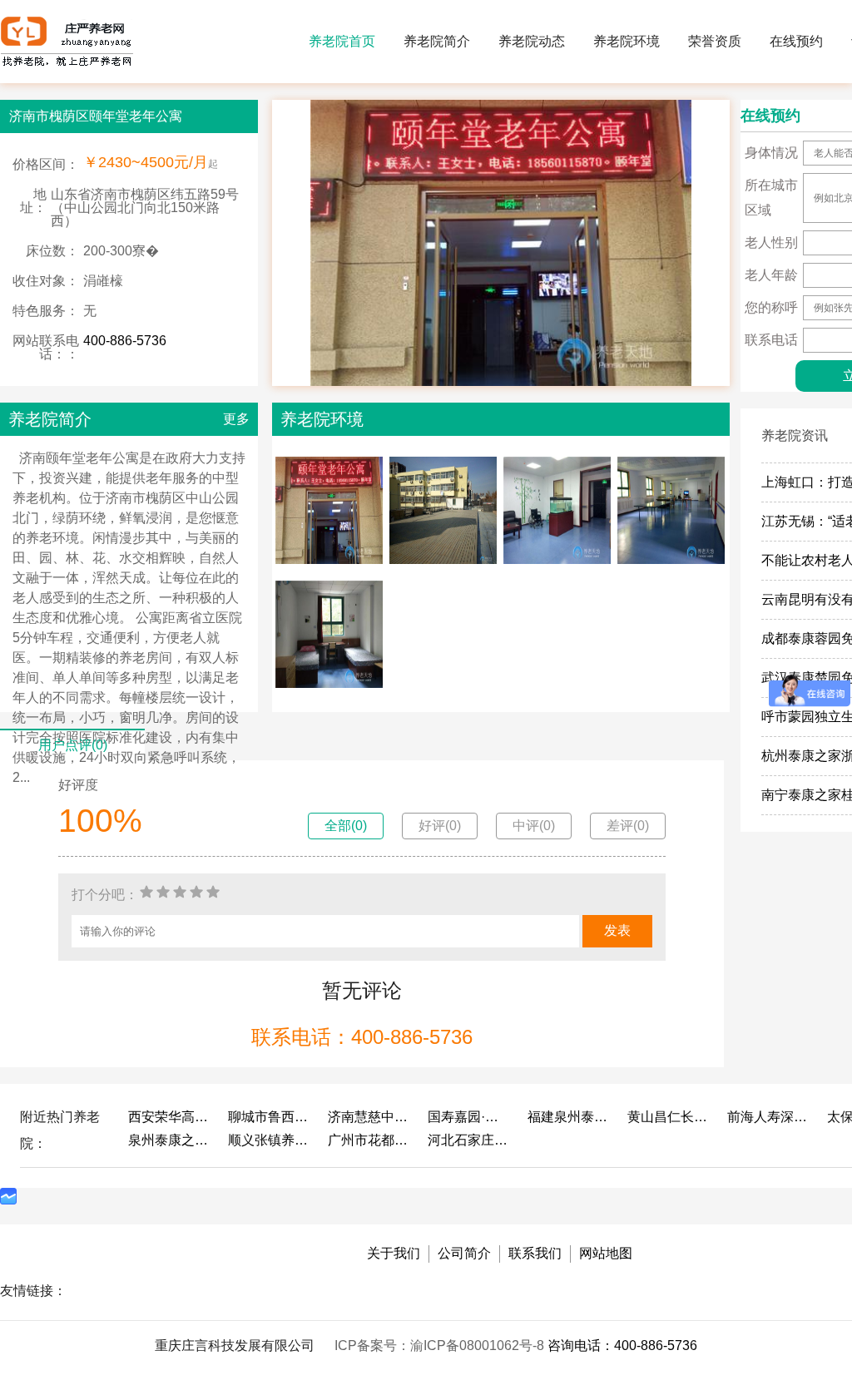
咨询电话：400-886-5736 (622, 1345)
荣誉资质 (714, 41)
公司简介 (464, 1253)
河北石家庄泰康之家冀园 (469, 1140)
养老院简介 (437, 41)
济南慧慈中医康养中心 (369, 1117)
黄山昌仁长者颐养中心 (669, 1117)
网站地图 (605, 1253)
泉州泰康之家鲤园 (169, 1140)
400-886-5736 (124, 341)
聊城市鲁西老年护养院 (269, 1117)
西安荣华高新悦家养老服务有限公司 (169, 1117)
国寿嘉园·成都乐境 (469, 1117)
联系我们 (535, 1253)
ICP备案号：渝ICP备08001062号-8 (440, 1345)
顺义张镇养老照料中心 (269, 1140)
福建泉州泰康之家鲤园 (569, 1117)
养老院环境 (626, 41)
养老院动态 (531, 41)
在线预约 (796, 41)
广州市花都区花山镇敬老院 (369, 1140)
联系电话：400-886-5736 (362, 1037)
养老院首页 (342, 41)
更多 (236, 419)
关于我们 (393, 1253)
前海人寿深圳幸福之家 (768, 1117)
